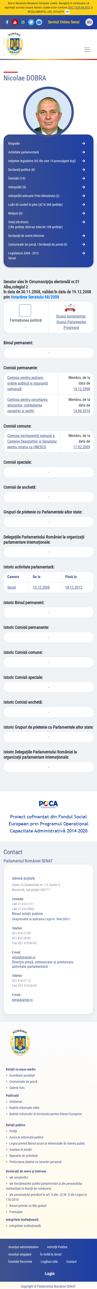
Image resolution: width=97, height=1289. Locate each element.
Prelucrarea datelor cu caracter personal (35, 1162)
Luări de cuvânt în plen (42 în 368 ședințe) (35, 204)
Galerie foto (16, 1088)
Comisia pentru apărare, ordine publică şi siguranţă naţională (27, 383)
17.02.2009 (81, 447)
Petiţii (13, 1131)
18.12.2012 (73, 587)
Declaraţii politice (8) (21, 170)
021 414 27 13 (21, 980)
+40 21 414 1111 (23, 904)
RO (89, 22)
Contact (71, 1262)
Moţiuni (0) (15, 213)
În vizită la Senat (50, 1254)
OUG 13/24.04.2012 (79, 7)
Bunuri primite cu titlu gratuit (27, 1206)
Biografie (14, 143)
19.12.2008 (81, 389)
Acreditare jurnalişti (22, 1075)
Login (50, 1273)
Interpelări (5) (17, 187)
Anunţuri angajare (20, 1254)
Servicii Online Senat (64, 22)
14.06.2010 (81, 411)
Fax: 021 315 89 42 (24, 943)
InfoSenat (15, 1102)
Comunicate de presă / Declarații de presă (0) (37, 244)
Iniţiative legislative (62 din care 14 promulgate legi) (42, 161)
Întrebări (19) (16, 178)
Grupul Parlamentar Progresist (71, 322)
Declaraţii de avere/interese (26, 236)
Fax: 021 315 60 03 (24, 985)
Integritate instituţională (25, 1226)
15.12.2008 (41, 587)
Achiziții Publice (57, 1247)
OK (67, 11)
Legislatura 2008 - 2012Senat (23, 255)
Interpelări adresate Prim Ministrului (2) (33, 196)
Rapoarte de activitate (23, 1156)
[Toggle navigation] (87, 49)
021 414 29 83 (21, 938)
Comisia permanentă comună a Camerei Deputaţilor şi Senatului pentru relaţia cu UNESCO (32, 441)
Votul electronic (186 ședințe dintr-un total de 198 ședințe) (35, 224)
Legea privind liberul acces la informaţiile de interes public (47, 1143)
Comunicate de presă (23, 1081)
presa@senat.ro (22, 1000)
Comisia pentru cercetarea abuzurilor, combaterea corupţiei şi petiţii (27, 405)
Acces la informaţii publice (26, 1137)
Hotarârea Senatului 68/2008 (35, 296)
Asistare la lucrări (20, 1149)
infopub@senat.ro (23, 957)
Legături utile (49, 1262)
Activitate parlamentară (23, 152)
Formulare (16, 1212)
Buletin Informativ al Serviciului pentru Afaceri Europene (45, 1114)
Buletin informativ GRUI (24, 1108)
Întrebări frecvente (20, 1262)
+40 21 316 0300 (23, 909)
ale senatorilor (18, 1177)
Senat (11, 587)
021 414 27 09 (21, 933)
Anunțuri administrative (23, 1247)
